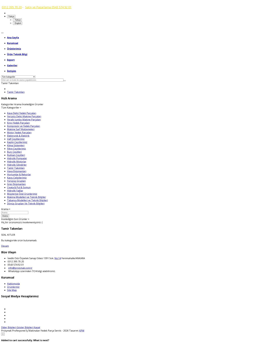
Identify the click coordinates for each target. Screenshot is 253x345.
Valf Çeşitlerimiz (16, 139)
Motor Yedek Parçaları (19, 132)
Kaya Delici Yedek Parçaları (21, 113)
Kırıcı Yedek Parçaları (18, 122)
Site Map (12, 290)
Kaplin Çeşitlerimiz (17, 142)
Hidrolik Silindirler (17, 164)
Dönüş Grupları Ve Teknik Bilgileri (26, 203)
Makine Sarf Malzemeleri (20, 129)
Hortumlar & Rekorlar (19, 174)
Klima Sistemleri (15, 145)
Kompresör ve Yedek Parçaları (23, 126)
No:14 (57, 258)
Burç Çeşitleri (14, 151)
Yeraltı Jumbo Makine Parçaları (24, 119)
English (17, 23)
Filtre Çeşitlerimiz (16, 148)
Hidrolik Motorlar (16, 161)
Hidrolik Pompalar (17, 158)
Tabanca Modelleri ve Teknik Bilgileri (27, 200)
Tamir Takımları (16, 92)
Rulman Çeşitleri (16, 155)
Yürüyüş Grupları (16, 181)
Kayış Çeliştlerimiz (17, 177)
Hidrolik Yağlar (15, 190)
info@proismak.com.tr (20, 268)
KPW (81, 330)
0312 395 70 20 (12, 7)
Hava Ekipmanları (16, 171)
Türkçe (17, 20)
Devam (5, 246)
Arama (5, 216)
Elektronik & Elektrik (18, 135)
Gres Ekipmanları (16, 184)
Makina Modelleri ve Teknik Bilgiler (26, 197)
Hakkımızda (13, 283)
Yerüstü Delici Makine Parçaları (24, 116)
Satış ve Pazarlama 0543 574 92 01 (48, 7)
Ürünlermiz (13, 287)
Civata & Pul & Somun (19, 187)
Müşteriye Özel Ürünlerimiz (22, 193)
